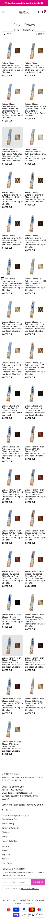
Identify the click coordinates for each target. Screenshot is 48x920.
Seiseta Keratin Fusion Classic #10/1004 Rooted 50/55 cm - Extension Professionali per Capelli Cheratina (35, 451)
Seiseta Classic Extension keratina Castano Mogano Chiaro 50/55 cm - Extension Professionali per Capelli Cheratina (12, 284)
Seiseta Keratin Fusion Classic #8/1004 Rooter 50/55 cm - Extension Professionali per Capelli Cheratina (12, 535)
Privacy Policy (8, 823)
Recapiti (5, 836)
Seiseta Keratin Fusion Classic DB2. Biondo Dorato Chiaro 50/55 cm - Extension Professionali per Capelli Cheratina (35, 704)
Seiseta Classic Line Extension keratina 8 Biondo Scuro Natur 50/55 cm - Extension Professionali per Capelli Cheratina (12, 452)
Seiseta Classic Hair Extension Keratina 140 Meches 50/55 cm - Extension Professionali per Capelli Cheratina (12, 326)
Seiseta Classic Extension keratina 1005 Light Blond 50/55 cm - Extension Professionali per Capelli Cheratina (35, 155)
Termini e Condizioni (10, 828)
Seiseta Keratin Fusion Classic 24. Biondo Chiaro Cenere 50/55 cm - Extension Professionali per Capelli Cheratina (35, 620)
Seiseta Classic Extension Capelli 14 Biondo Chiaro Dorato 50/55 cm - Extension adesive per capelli (34, 67)
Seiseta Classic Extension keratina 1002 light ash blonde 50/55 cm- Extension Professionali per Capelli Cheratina (35, 109)
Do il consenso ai (22, 888)
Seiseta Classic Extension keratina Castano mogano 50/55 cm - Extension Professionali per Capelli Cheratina (35, 241)
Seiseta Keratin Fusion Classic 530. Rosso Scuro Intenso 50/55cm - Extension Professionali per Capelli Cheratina (12, 704)
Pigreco (29, 903)
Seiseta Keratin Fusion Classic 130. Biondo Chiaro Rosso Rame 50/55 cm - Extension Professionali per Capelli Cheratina (12, 577)
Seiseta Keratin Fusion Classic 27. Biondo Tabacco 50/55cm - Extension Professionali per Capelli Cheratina (12, 662)
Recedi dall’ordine (9, 841)
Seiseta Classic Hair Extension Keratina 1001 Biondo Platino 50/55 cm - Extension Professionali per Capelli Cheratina (35, 284)
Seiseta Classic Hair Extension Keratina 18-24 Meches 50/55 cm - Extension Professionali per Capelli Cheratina (35, 326)
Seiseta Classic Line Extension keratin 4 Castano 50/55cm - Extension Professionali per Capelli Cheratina (35, 410)
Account (5, 859)
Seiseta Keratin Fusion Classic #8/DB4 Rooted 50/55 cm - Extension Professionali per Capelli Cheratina (35, 535)
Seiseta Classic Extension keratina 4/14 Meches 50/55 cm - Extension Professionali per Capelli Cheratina (35, 197)
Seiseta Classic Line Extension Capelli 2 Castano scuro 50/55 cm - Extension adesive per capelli (12, 410)
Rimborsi (5, 832)
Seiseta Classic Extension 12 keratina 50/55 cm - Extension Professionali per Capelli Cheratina (12, 67)
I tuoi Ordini (7, 863)
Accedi (5, 850)
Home (16, 30)
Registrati (6, 854)
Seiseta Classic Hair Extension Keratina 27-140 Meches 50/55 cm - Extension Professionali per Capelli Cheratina (35, 368)
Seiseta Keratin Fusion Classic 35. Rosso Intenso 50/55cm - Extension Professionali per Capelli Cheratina (35, 662)
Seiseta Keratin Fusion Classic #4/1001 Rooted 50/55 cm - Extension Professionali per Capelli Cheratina (12, 494)
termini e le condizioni (30, 888)
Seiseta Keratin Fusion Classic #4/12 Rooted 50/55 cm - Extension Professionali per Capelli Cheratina (35, 494)
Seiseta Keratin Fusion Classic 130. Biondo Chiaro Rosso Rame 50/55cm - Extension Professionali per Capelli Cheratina (35, 577)
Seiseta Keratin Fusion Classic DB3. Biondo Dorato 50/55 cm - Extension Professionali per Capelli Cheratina (12, 746)
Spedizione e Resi (9, 819)
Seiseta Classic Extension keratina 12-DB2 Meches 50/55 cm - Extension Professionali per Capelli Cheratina (12, 198)
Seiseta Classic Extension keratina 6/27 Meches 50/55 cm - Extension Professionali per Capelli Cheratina (12, 240)
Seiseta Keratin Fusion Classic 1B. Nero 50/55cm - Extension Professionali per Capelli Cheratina (12, 619)
